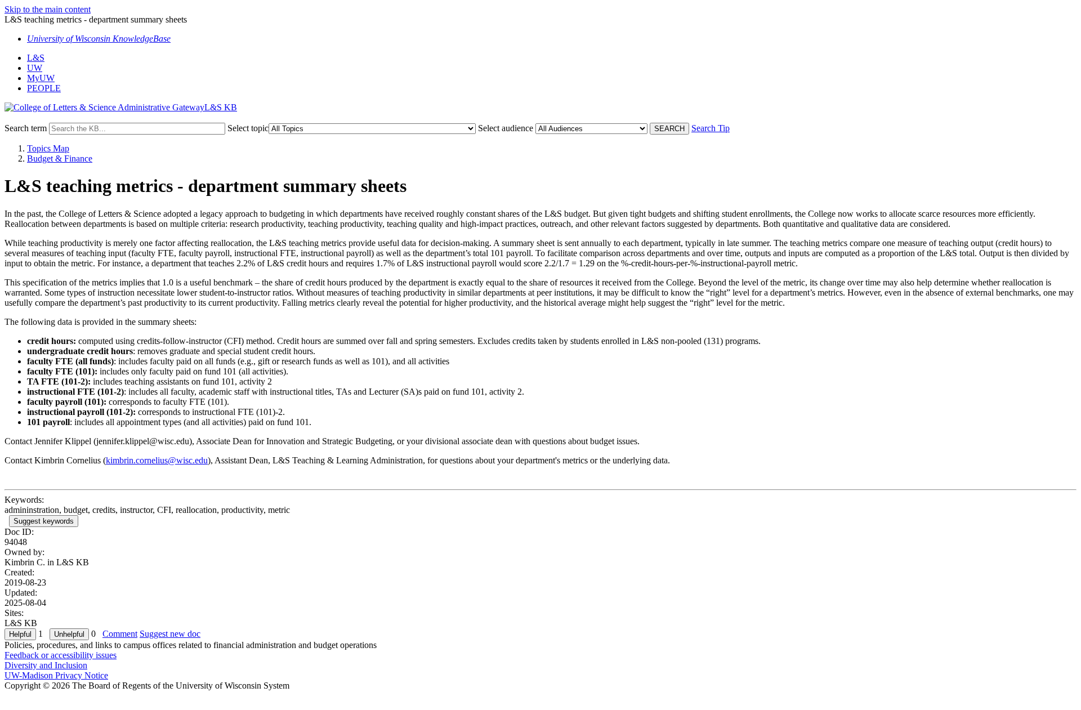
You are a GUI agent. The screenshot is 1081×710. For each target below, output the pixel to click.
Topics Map (48, 148)
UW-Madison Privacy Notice (56, 675)
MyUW (41, 78)
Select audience (505, 128)
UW (34, 68)
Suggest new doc (170, 633)
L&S (35, 57)
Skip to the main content (48, 9)
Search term (26, 128)
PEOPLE (44, 88)
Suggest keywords (44, 521)
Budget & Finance (59, 158)
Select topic (248, 128)
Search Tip (710, 128)
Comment (119, 633)
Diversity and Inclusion (46, 665)
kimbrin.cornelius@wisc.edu (157, 460)
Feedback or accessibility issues (61, 655)
